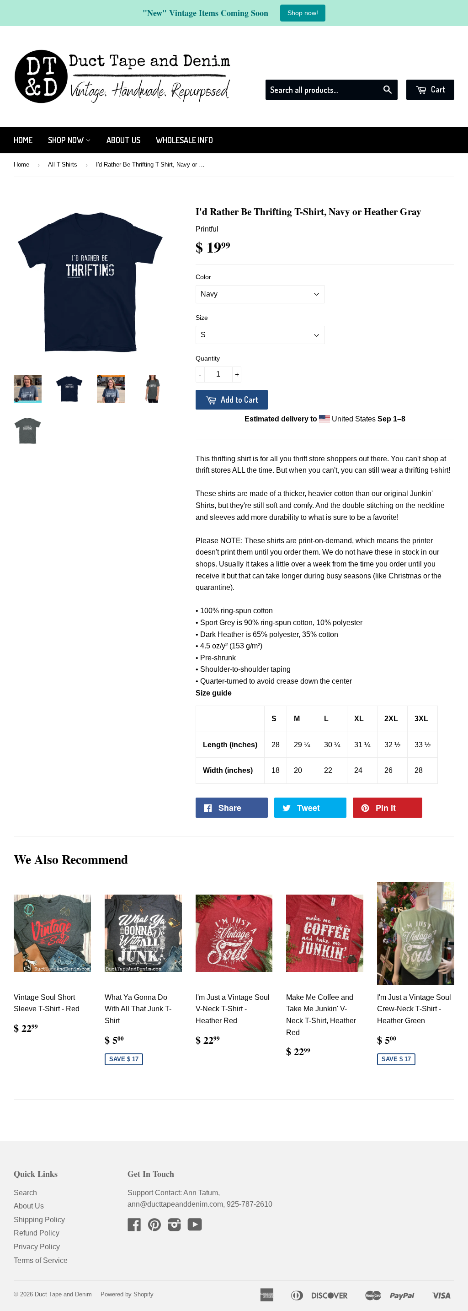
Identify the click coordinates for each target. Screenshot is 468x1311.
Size (202, 317)
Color (203, 277)
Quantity (208, 358)
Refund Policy (36, 1233)
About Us (123, 140)
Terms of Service (41, 1260)
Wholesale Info (184, 140)
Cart (437, 89)
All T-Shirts (62, 164)
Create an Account (425, 67)
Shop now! (302, 12)
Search (25, 1193)
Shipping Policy (39, 1220)
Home (23, 140)
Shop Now (66, 140)
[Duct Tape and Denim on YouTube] (195, 1227)
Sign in (372, 67)
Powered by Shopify (127, 1294)
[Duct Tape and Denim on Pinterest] (154, 1227)
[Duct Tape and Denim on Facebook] (134, 1227)
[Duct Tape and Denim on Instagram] (174, 1227)
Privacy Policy (37, 1247)
